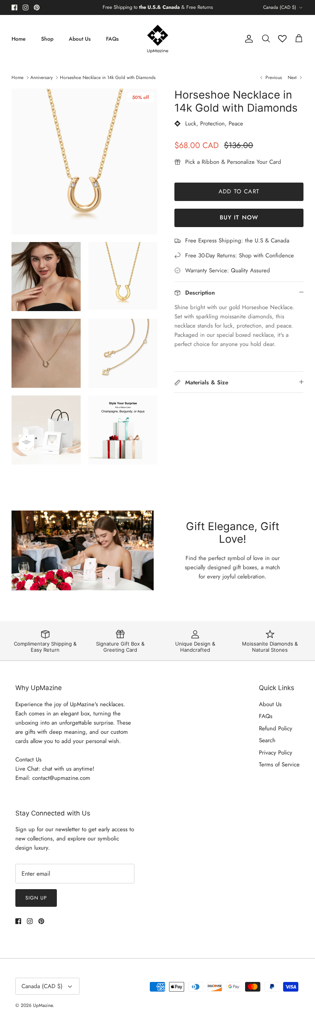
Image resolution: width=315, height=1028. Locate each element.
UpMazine (43, 1005)
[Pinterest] (37, 7)
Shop (47, 39)
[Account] (247, 38)
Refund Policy (275, 728)
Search (267, 740)
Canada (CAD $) (279, 7)
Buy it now (239, 217)
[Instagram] (25, 7)
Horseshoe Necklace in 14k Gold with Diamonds (108, 77)
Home (19, 39)
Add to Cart (239, 191)
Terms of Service (279, 764)
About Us (80, 39)
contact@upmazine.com (61, 778)
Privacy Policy (275, 752)
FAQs (112, 39)
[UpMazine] (157, 39)
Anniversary (41, 77)
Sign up (36, 897)
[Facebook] (14, 7)
